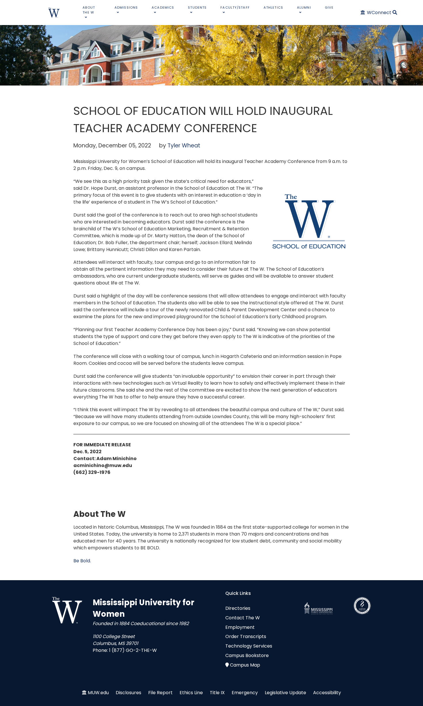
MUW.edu (98, 692)
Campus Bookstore (247, 655)
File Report (160, 692)
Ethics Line (191, 692)
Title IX (217, 692)
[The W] (54, 12)
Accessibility (327, 692)
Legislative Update (285, 692)
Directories (237, 608)
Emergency (245, 692)
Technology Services (248, 646)
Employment (240, 627)
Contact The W (242, 617)
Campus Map (245, 665)
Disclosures (128, 692)
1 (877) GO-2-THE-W (133, 650)
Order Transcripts (245, 636)
